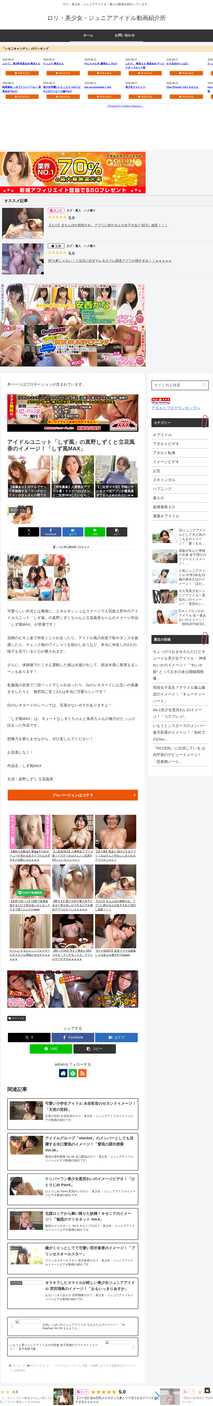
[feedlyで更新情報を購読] (73, 1073)
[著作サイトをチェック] (63, 1073)
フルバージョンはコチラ (72, 795)
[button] (56, 1395)
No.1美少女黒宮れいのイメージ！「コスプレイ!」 (177, 713)
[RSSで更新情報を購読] (82, 1073)
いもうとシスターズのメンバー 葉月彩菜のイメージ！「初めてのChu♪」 (179, 732)
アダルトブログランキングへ (175, 408)
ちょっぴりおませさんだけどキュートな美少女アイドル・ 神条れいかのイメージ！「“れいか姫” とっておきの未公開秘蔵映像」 (179, 665)
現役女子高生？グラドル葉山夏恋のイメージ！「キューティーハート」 (179, 694)
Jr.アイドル (18, 1018)
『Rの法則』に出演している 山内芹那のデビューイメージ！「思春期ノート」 (179, 755)
